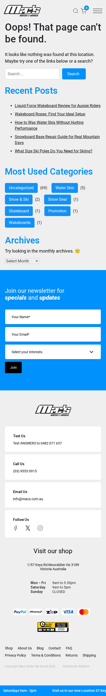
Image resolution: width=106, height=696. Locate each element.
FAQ (69, 648)
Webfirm (83, 666)
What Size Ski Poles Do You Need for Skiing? (53, 151)
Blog (40, 648)
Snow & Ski (19, 199)
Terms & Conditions (46, 655)
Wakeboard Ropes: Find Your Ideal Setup (50, 114)
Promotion (57, 211)
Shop (9, 648)
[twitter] (27, 528)
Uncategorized (21, 187)
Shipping (89, 655)
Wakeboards (20, 222)
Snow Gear (57, 199)
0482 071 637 (51, 443)
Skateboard (19, 211)
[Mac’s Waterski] (22, 11)
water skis (64, 187)
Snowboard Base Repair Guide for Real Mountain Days (57, 139)
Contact (55, 648)
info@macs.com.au (28, 499)
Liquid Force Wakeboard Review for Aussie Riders (58, 105)
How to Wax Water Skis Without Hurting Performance (49, 125)
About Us (25, 648)
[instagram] (40, 528)
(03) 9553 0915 (25, 471)
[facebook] (15, 528)
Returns (72, 655)
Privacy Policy (15, 655)
